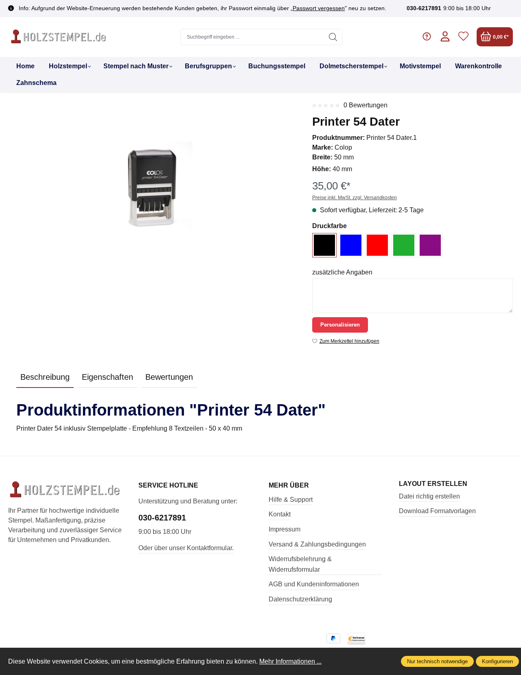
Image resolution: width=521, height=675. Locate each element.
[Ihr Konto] (445, 36)
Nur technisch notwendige (437, 661)
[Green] (404, 245)
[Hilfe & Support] (427, 36)
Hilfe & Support (291, 499)
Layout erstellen (433, 484)
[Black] (324, 245)
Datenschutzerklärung (300, 599)
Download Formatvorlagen (437, 510)
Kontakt (280, 514)
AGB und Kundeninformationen (314, 584)
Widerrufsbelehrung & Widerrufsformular (300, 564)
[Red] (377, 245)
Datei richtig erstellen (429, 496)
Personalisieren (340, 325)
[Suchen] (333, 37)
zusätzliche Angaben (342, 272)
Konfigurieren (497, 661)
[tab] (45, 377)
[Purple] (430, 245)
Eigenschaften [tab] (107, 376)
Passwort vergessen (319, 8)
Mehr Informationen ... (290, 661)
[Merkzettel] (463, 36)
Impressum (284, 529)
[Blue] (351, 245)
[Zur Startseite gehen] (59, 37)
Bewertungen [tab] (169, 376)
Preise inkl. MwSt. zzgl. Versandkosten (354, 197)
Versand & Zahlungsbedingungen (317, 544)
